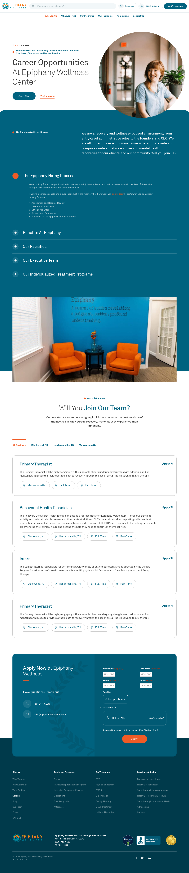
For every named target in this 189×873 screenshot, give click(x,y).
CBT (98, 779)
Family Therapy (103, 801)
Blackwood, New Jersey (149, 779)
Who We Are (51, 15)
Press (15, 812)
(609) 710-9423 (62, 841)
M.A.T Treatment (104, 807)
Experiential (102, 795)
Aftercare (59, 807)
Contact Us (138, 15)
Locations (129, 6)
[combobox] (115, 699)
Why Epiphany (19, 784)
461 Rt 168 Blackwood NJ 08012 (69, 839)
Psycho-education (105, 784)
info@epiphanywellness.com (50, 714)
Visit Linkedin (47, 96)
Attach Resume (133, 713)
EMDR (99, 790)
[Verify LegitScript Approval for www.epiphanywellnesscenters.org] (128, 840)
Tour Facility (18, 790)
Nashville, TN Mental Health (151, 795)
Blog (14, 801)
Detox (57, 779)
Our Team (17, 807)
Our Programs (87, 15)
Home (15, 45)
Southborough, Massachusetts (152, 790)
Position (107, 692)
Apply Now (24, 96)
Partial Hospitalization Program (70, 784)
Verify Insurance (175, 6)
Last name (150, 668)
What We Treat (68, 15)
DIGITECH (23, 859)
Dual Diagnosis (61, 801)
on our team (118, 194)
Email (147, 680)
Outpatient (59, 795)
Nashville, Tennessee (148, 784)
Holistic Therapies (105, 812)
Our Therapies (105, 15)
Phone (110, 680)
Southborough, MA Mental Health (154, 801)
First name (113, 668)
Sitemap (16, 817)
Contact (141, 812)
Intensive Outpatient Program (69, 790)
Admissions (123, 15)
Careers (16, 795)
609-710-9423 (41, 704)
